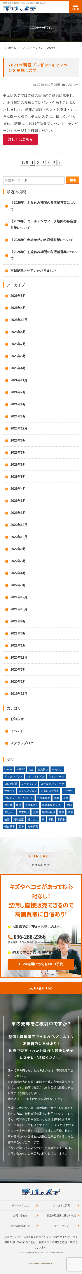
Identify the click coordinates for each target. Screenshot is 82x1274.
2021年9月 (18, 621)
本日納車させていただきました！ (35, 270)
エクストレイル (35, 776)
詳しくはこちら (20, 139)
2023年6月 (18, 464)
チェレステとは (20, 1205)
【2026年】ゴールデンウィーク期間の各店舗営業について (43, 224)
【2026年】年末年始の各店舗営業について (41, 240)
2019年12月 (19, 693)
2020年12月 (19, 657)
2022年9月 (18, 549)
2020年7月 (18, 669)
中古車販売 (43, 798)
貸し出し (33, 819)
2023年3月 (18, 500)
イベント (17, 731)
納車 (70, 812)
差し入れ (9, 812)
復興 (35, 812)
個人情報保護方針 (20, 1225)
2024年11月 (19, 380)
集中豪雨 (33, 826)
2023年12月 (19, 428)
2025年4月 (18, 368)
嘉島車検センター (52, 805)
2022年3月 (18, 585)
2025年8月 (18, 332)
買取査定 (18, 819)
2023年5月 (18, 476)
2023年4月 (18, 488)
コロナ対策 (10, 783)
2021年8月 (18, 633)
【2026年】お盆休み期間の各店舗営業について (43, 206)
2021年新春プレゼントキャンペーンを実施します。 (40, 67)
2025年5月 (18, 356)
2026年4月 (18, 308)
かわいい (57, 769)
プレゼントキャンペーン (18, 798)
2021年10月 (19, 609)
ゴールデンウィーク (52, 783)
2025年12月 (19, 320)
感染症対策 (48, 812)
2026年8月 (18, 296)
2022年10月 (19, 537)
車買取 (61, 819)
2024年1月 (18, 416)
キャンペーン (56, 776)
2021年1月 (18, 645)
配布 (21, 826)
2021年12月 (19, 597)
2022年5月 (18, 561)
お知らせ (72, 84)
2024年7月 (18, 392)
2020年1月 (18, 681)
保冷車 (8, 805)
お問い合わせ (20, 1215)
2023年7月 (18, 452)
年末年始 (24, 812)
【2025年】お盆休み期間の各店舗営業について (43, 255)
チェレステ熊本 (50, 790)
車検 (51, 819)
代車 (56, 798)
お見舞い (43, 769)
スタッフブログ (21, 743)
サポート (9, 790)
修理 (18, 805)
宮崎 (69, 805)
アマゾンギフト (13, 776)
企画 (65, 798)
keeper (8, 769)
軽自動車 (9, 826)
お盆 (31, 769)
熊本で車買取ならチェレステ (38, 1252)
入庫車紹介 (31, 805)
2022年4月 (18, 573)
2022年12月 (19, 525)
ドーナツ (68, 790)
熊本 (61, 812)
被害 (7, 819)
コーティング (29, 783)
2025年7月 (18, 344)
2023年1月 (18, 513)
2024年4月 (18, 404)
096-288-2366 (29, 936)
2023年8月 (18, 440)
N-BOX (20, 769)
